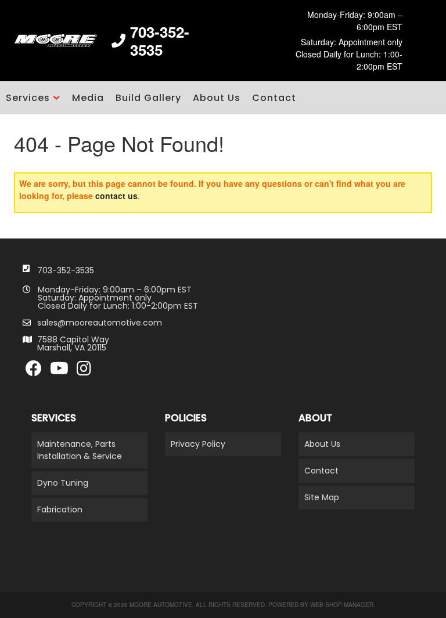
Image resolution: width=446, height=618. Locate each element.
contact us (116, 195)
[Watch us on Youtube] (59, 371)
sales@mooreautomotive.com (99, 323)
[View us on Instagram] (84, 371)
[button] (33, 97)
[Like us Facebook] (34, 371)
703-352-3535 (65, 270)
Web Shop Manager (341, 605)
